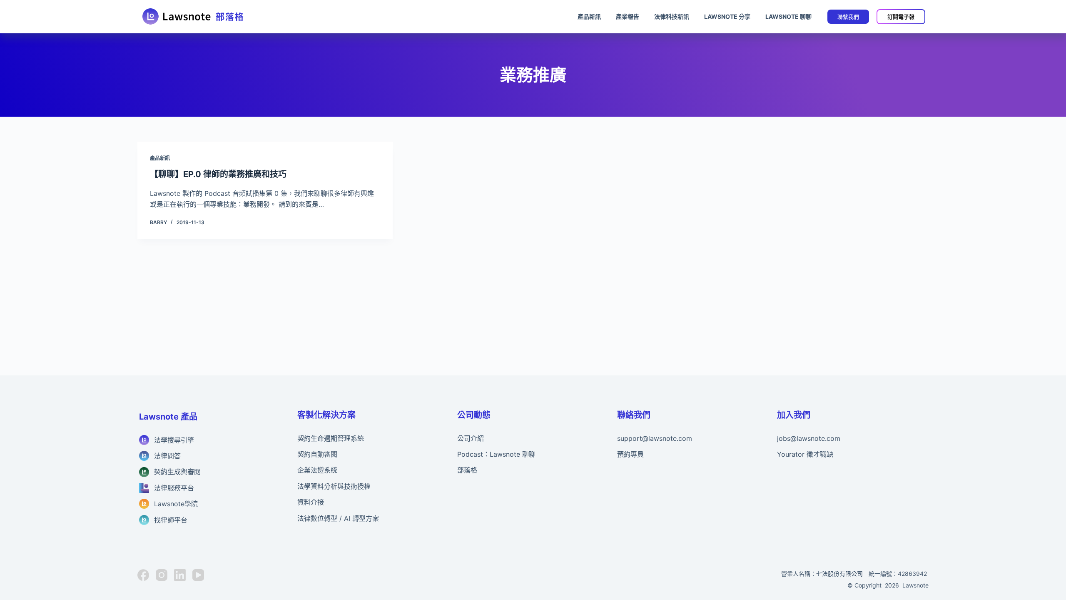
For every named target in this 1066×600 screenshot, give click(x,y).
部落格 (467, 470)
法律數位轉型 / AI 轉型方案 (338, 518)
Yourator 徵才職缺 (805, 454)
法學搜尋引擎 (174, 440)
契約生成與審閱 (177, 472)
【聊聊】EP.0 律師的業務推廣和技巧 (218, 174)
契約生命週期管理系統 (330, 438)
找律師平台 (170, 520)
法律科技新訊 (671, 16)
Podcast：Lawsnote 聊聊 (496, 454)
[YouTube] (198, 575)
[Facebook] (143, 575)
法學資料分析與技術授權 (334, 486)
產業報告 (627, 16)
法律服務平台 (174, 488)
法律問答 (167, 456)
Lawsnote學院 (176, 504)
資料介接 (310, 502)
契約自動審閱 (317, 454)
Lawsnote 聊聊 (788, 16)
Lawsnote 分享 (727, 16)
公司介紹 (470, 438)
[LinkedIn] (180, 575)
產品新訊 (589, 16)
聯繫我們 (848, 16)
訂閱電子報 (900, 16)
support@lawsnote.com (654, 438)
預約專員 (630, 454)
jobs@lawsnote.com (808, 438)
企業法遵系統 (317, 470)
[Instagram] (161, 575)
